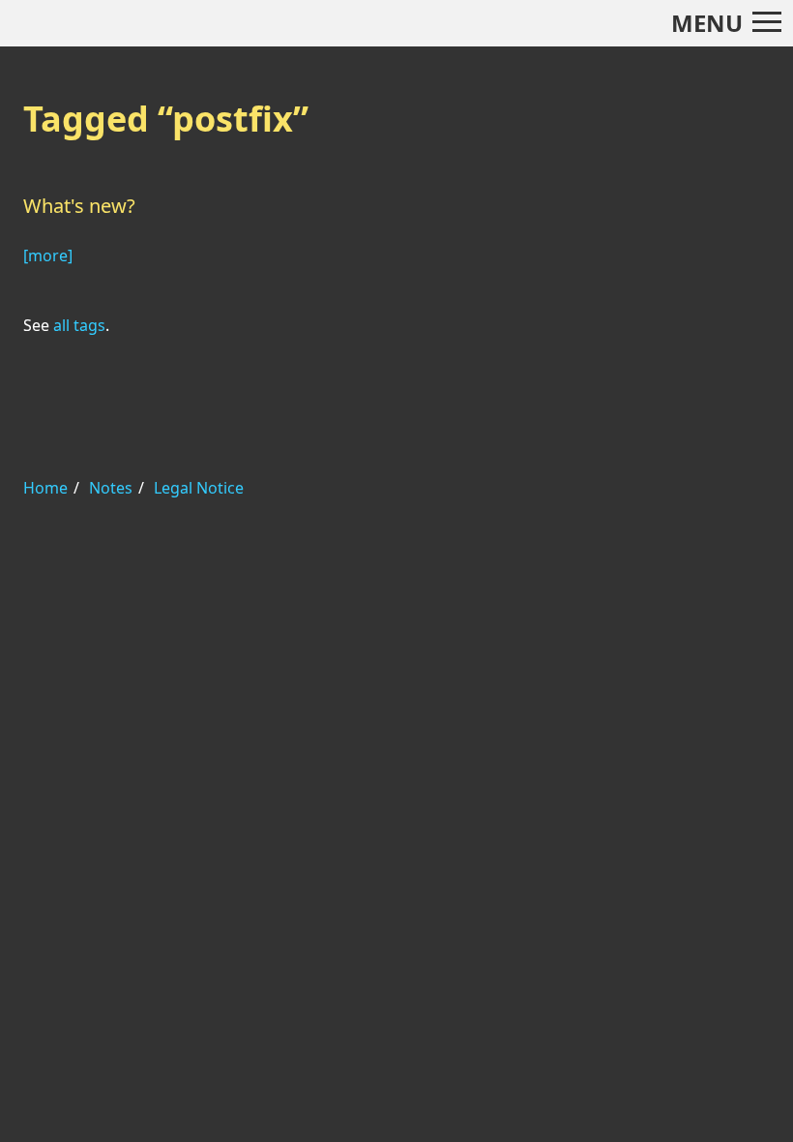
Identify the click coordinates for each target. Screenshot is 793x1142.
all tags (79, 325)
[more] (48, 255)
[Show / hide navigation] (766, 22)
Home (45, 487)
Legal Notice (199, 487)
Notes (110, 487)
